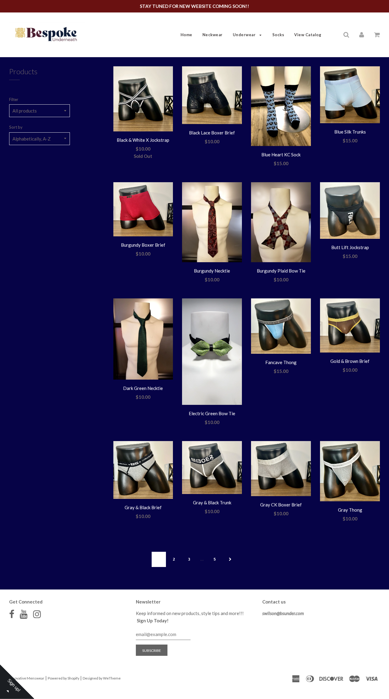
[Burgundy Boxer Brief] (143, 210)
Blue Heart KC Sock (281, 154)
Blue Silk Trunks (350, 131)
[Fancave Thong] (281, 327)
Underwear (245, 34)
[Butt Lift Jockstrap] (350, 211)
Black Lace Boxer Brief (212, 132)
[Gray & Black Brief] (143, 471)
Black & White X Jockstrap (143, 140)
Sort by (15, 127)
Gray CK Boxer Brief (281, 504)
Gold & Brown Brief (350, 361)
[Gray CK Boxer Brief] (281, 469)
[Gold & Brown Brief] (350, 326)
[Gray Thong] (350, 472)
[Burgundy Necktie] (212, 223)
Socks (278, 34)
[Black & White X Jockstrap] (143, 99)
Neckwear (212, 34)
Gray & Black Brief (143, 507)
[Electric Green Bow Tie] (212, 352)
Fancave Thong (281, 362)
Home (186, 34)
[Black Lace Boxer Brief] (212, 96)
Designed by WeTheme (102, 678)
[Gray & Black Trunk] (212, 468)
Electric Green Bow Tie (212, 413)
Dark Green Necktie (143, 388)
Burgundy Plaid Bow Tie (281, 270)
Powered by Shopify (63, 678)
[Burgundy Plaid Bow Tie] (281, 223)
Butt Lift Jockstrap (350, 247)
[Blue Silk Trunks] (350, 95)
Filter (13, 99)
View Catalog (307, 34)
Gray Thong (350, 510)
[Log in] (361, 34)
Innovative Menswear (26, 678)
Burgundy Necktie (212, 270)
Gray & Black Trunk (212, 502)
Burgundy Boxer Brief (143, 245)
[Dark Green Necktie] (143, 339)
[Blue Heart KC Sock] (281, 107)
